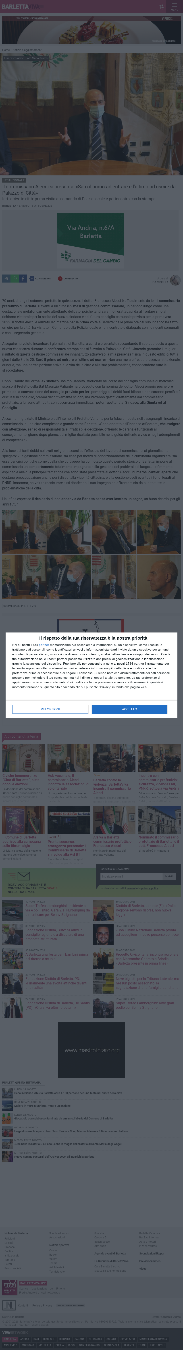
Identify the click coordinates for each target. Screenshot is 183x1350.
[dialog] (91, 675)
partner (44, 644)
